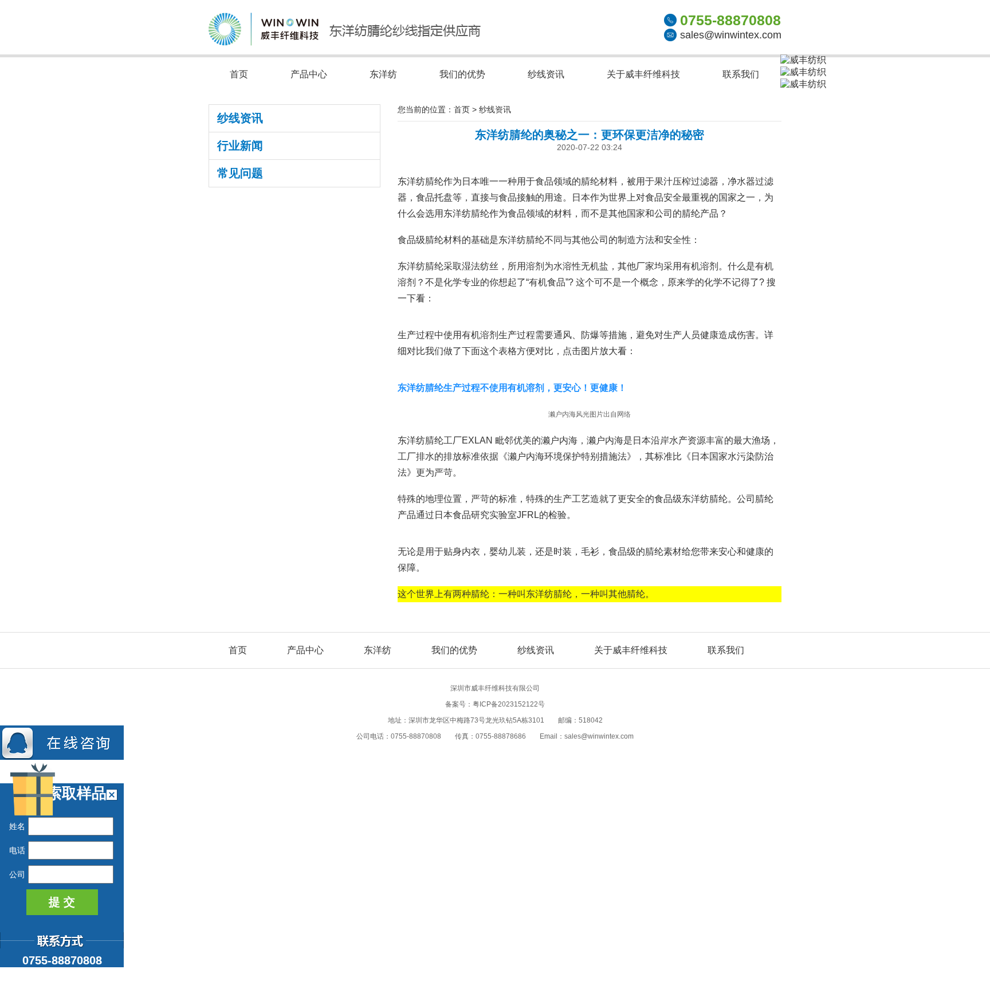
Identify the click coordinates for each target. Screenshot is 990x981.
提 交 (62, 902)
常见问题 (240, 173)
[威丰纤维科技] (345, 43)
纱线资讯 (546, 74)
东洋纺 (383, 74)
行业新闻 (240, 145)
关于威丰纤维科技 (643, 74)
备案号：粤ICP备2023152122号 (495, 704)
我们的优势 (462, 74)
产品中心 (308, 74)
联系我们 (740, 74)
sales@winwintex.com (730, 35)
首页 (239, 74)
